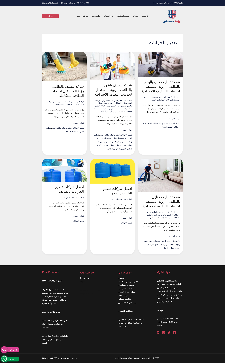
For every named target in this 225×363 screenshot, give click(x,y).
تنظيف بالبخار (107, 138)
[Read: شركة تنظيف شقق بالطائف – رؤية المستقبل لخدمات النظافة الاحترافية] (112, 66)
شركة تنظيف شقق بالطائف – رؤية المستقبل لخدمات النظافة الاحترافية (113, 89)
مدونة (82, 282)
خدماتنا (135, 16)
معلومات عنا (85, 278)
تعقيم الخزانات (165, 97)
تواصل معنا (96, 16)
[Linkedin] (158, 332)
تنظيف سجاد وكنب (103, 142)
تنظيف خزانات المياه (126, 285)
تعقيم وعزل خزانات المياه (158, 123)
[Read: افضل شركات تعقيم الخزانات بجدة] (112, 171)
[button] (50, 16)
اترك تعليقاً (176, 97)
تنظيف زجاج (121, 106)
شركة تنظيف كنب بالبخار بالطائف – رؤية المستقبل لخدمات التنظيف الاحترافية (160, 86)
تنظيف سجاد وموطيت (113, 109)
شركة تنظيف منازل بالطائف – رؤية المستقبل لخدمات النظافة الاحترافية (161, 201)
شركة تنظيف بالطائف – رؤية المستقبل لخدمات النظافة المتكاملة (66, 91)
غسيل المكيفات (124, 295)
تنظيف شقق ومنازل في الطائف (112, 111)
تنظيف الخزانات (169, 100)
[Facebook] (174, 332)
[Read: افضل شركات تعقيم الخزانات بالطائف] (64, 170)
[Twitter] (169, 332)
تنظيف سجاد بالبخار (108, 106)
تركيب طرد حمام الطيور (161, 212)
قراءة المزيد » (174, 118)
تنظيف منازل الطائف (126, 292)
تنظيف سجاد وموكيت (105, 145)
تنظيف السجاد (156, 100)
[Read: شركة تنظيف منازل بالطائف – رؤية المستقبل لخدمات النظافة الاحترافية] (160, 175)
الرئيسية (145, 16)
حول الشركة (109, 16)
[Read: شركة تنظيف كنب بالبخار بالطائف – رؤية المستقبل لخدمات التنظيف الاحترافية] (160, 64)
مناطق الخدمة (82, 16)
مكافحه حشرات (124, 299)
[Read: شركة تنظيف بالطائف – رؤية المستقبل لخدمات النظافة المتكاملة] (64, 66)
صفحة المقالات (123, 16)
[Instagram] (163, 332)
